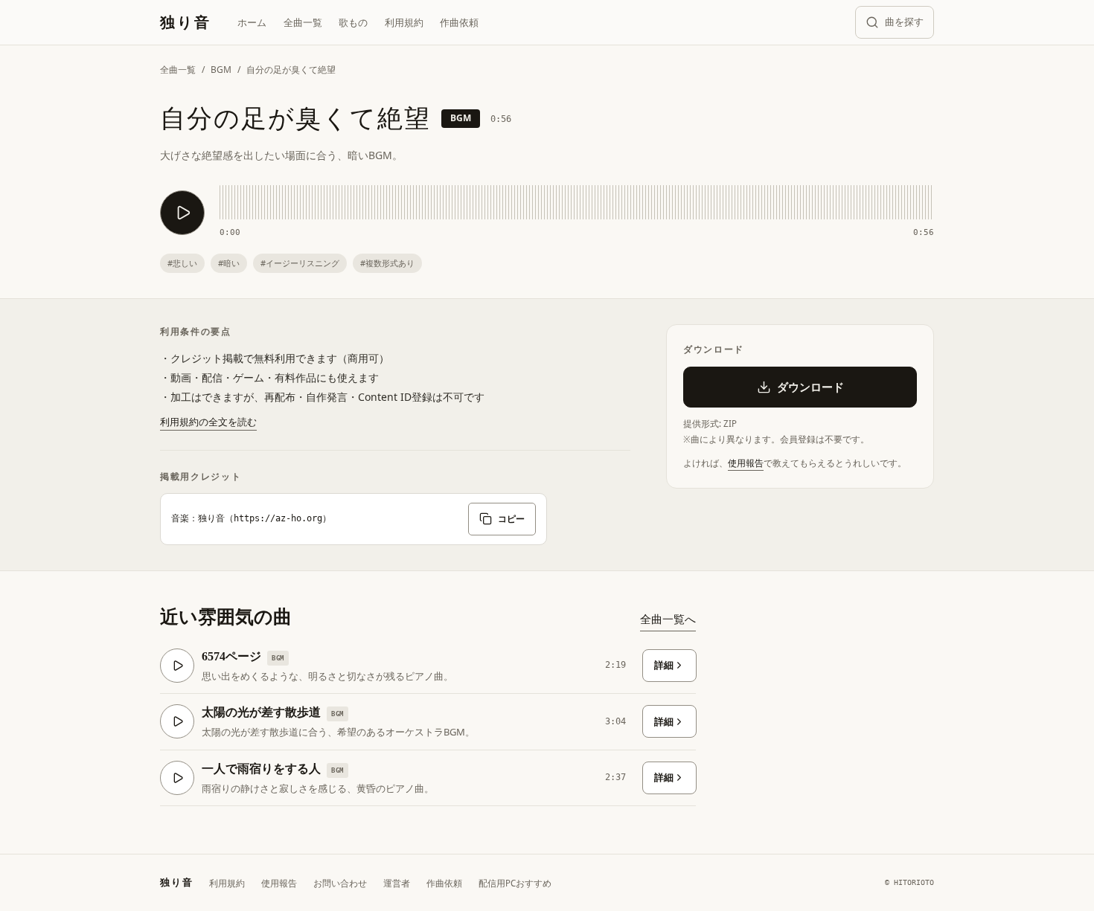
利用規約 (404, 22)
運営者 (396, 883)
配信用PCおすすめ (515, 883)
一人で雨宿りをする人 (261, 768)
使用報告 (746, 463)
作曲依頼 (459, 22)
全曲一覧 (303, 22)
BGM (221, 69)
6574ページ (231, 656)
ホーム (251, 22)
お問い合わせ (340, 883)
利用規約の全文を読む (208, 421)
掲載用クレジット (200, 476)
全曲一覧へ (668, 618)
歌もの (353, 22)
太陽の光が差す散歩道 (261, 712)
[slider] (577, 202)
